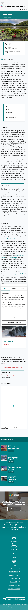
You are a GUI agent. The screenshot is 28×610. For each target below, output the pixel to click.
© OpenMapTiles (18, 427)
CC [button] (25, 38)
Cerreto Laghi (12, 258)
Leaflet (3, 427)
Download (14, 541)
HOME (5, 17)
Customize (13, 317)
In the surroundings (11, 117)
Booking (14, 508)
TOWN (9, 17)
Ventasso (4, 63)
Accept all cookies (14, 313)
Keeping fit (8, 115)
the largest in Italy (17, 274)
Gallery (14, 557)
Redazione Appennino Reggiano (8, 375)
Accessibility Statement (14, 585)
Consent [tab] (5, 288)
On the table (9, 112)
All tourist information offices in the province (11, 367)
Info (4, 363)
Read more (6, 344)
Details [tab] (14, 288)
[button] (14, 406)
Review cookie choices (14, 589)
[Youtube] (24, 9)
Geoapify (12, 427)
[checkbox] (7, 59)
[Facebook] (19, 9)
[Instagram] (21, 9)
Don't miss (8, 109)
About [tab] (23, 288)
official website (11, 239)
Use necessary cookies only (14, 322)
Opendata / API (14, 549)
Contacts (14, 565)
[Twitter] (22, 9)
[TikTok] (26, 9)
